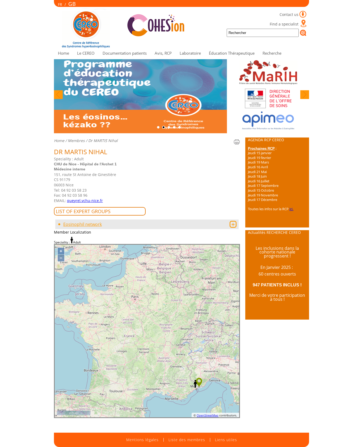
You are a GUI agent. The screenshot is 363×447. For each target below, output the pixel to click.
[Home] (126, 47)
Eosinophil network (82, 224)
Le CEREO (86, 53)
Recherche (272, 53)
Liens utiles (226, 440)
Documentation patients (125, 53)
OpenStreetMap (207, 415)
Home (63, 53)
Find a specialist (284, 24)
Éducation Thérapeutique (232, 53)
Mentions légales (142, 440)
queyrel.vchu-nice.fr (85, 200)
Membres (76, 140)
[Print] (237, 142)
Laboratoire (190, 53)
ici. (291, 209)
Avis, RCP (163, 53)
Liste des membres (186, 440)
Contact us (289, 14)
